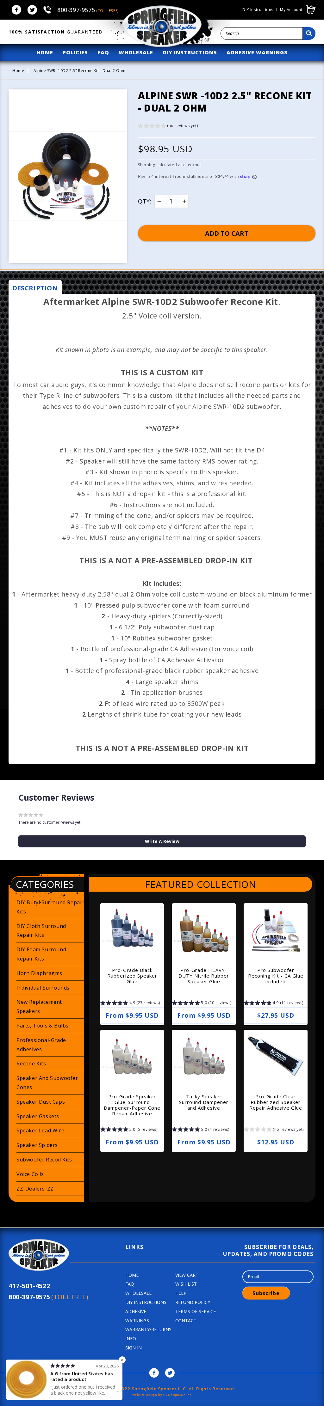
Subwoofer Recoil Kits (44, 1159)
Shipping (146, 164)
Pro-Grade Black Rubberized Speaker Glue (132, 975)
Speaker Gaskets (37, 1116)
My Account (291, 9)
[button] (168, 126)
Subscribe (266, 1293)
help (180, 1293)
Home (18, 70)
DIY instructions (257, 9)
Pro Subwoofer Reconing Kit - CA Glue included (275, 975)
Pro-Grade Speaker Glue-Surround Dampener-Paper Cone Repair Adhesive (132, 1105)
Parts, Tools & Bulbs (42, 1025)
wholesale (136, 52)
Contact (185, 1321)
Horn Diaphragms (39, 973)
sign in (133, 1348)
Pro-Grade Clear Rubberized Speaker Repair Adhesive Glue (275, 1102)
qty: (144, 201)
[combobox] (262, 33)
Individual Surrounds (43, 987)
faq (103, 52)
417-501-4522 (29, 1286)
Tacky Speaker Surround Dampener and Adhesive (203, 1102)
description (35, 288)
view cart (186, 1275)
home (44, 52)
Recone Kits (31, 1063)
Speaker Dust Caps (40, 1101)
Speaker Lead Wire (40, 1130)
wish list (186, 1284)
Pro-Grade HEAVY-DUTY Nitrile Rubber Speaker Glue (203, 975)
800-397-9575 (88, 10)
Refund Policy (192, 1302)
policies (75, 52)
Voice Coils (30, 1174)
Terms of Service (195, 1311)
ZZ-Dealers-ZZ (35, 1188)
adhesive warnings (257, 52)
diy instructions (190, 52)
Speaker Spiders (37, 1145)
